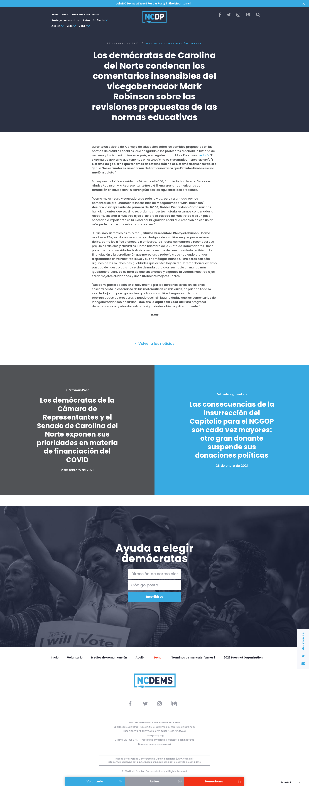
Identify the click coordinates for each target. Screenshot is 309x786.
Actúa (154, 781)
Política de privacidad (153, 739)
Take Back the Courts (85, 14)
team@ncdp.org (155, 735)
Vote (70, 26)
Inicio (55, 14)
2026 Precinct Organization (243, 657)
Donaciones (214, 781)
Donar (83, 26)
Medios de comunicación (167, 43)
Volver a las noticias (156, 343)
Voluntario (74, 657)
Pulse (86, 20)
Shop (65, 14)
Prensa (196, 43)
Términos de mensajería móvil (193, 657)
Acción (56, 26)
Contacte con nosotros (181, 739)
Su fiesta (99, 20)
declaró (203, 155)
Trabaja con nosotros (66, 20)
